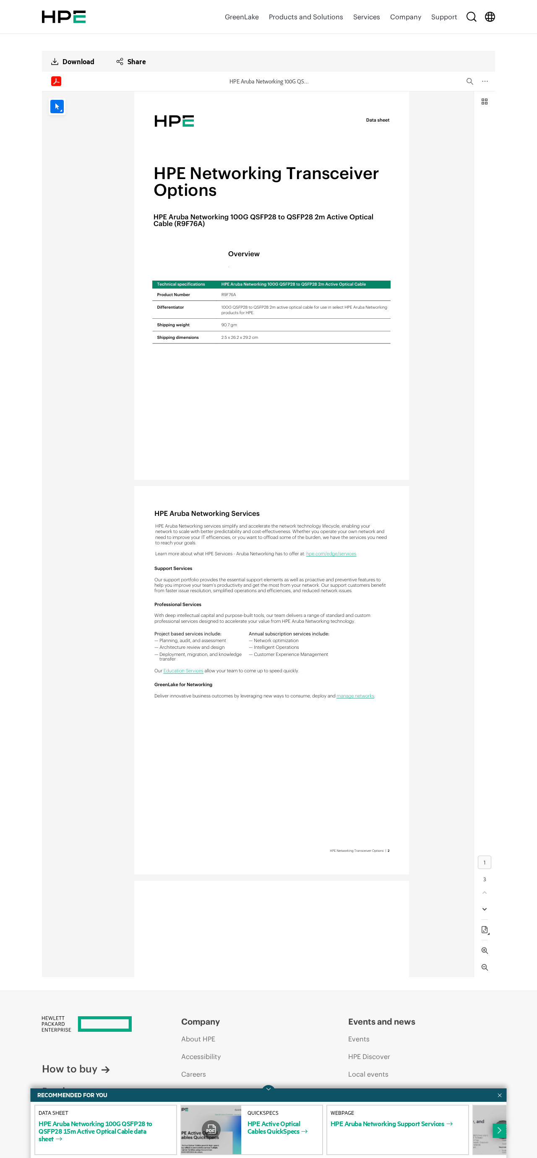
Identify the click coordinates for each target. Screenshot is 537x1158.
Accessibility (201, 1056)
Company (405, 17)
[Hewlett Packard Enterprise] (64, 17)
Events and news (381, 1021)
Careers (193, 1074)
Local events (368, 1074)
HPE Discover (369, 1056)
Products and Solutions (306, 17)
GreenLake (242, 17)
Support (444, 17)
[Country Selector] (490, 17)
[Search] (472, 17)
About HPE (198, 1039)
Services (366, 17)
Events (359, 1039)
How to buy (69, 1068)
